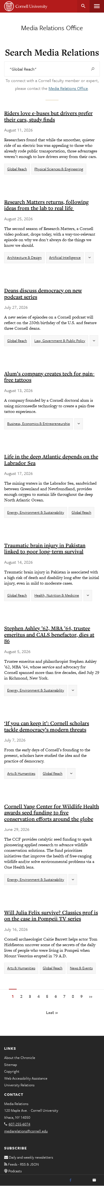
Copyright (11, 1071)
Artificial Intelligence (65, 257)
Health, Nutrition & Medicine (56, 595)
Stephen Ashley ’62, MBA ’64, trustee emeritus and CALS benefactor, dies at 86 (49, 634)
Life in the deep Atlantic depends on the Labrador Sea (51, 460)
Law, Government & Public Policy (59, 340)
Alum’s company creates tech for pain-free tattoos (49, 377)
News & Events (81, 968)
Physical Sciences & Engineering (58, 169)
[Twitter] (82, 1180)
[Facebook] (70, 1180)
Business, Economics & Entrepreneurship (38, 423)
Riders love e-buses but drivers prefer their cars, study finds (48, 116)
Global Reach (17, 169)
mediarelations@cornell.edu (26, 1131)
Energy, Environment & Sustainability (35, 512)
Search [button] (83, 6)
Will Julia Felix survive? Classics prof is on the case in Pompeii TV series (51, 915)
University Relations (19, 1085)
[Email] (94, 1180)
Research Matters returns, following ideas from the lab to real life (46, 205)
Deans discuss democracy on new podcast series (43, 293)
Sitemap (10, 1064)
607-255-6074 (19, 1124)
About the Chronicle (19, 1057)
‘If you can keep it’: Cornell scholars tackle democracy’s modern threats (46, 726)
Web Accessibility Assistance (25, 1078)
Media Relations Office (52, 27)
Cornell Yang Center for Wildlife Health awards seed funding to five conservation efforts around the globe (51, 812)
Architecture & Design (24, 257)
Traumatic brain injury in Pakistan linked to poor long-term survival (44, 548)
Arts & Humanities (21, 773)
